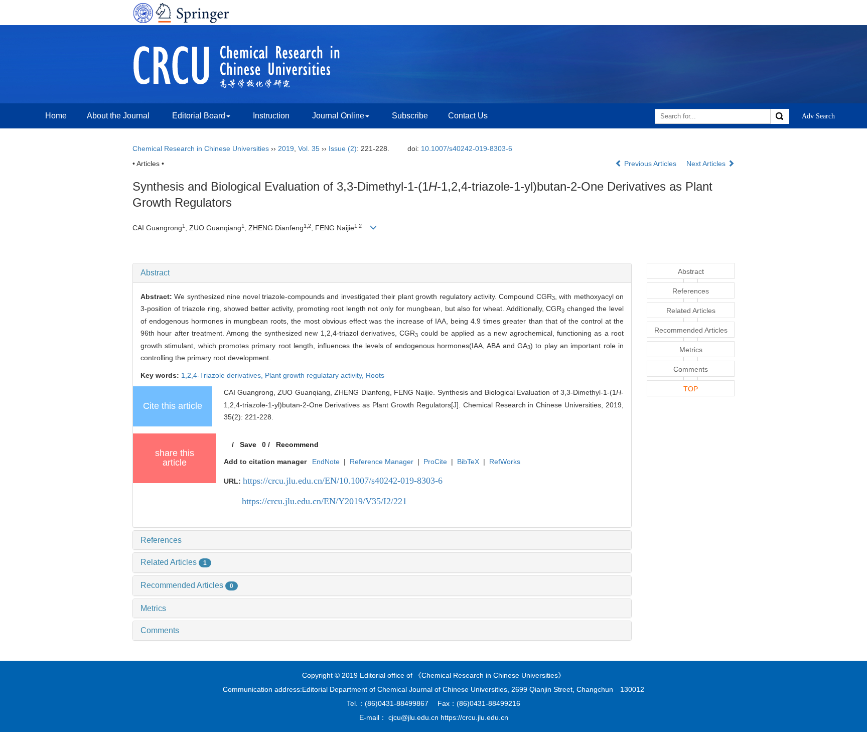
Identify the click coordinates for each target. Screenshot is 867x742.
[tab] (382, 272)
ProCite (435, 462)
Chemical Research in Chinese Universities (200, 148)
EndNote (326, 462)
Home (56, 115)
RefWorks (504, 462)
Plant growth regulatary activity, (315, 375)
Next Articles (707, 164)
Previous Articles (650, 164)
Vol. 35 (309, 148)
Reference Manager (381, 462)
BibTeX (468, 462)
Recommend (297, 444)
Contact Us (468, 115)
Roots (375, 375)
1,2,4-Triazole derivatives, (223, 375)
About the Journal (118, 115)
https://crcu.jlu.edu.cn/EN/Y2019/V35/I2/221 (324, 501)
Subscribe (410, 115)
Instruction (271, 115)
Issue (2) (343, 148)
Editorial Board (198, 115)
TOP (690, 389)
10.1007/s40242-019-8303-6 (466, 148)
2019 (286, 148)
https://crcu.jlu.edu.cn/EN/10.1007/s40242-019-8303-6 (343, 481)
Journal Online (338, 115)
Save (248, 444)
